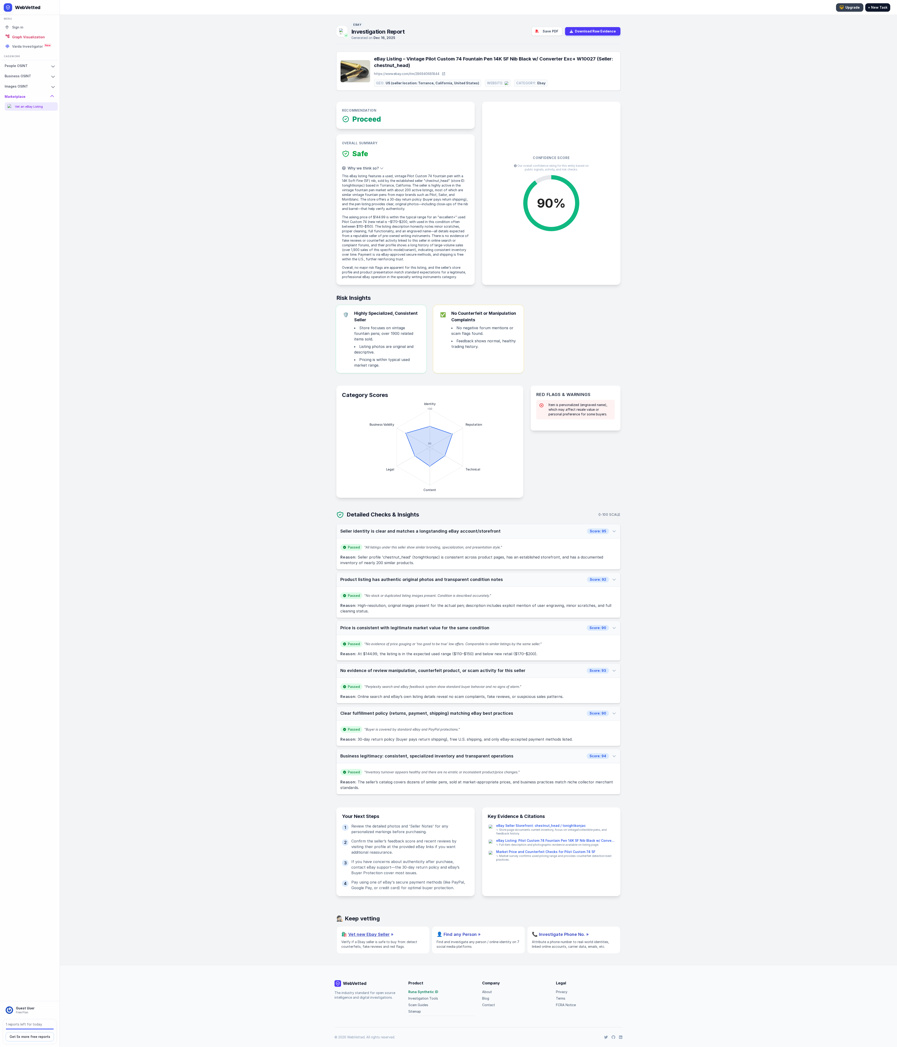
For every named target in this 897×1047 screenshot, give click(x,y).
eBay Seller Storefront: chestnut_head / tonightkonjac (541, 826)
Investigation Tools (423, 998)
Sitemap (414, 1011)
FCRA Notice (566, 1005)
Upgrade (852, 7)
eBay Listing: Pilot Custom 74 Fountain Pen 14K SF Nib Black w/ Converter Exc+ (555, 840)
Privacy (561, 992)
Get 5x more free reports (30, 1037)
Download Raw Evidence (595, 31)
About (487, 992)
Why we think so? (363, 168)
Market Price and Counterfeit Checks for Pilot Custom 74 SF (545, 852)
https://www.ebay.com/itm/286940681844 (406, 74)
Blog (485, 998)
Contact (488, 1005)
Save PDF (550, 31)
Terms (560, 998)
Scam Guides (418, 1005)
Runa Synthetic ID (423, 992)
